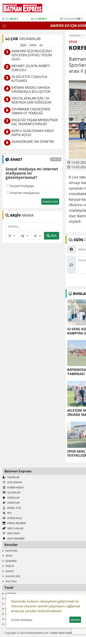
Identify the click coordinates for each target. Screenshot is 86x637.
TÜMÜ (54, 159)
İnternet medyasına (24, 193)
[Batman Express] (22, 8)
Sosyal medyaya (21, 186)
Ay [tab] (41, 45)
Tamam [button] (75, 620)
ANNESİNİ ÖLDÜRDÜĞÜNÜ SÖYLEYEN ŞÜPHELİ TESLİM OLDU (31, 55)
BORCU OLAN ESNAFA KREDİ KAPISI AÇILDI (32, 133)
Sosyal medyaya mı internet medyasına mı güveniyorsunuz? (32, 173)
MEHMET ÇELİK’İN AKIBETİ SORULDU (30, 68)
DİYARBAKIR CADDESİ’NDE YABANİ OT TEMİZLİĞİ (30, 111)
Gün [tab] (23, 45)
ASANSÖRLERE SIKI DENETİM (32, 142)
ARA (53, 235)
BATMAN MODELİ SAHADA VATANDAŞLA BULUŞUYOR (30, 90)
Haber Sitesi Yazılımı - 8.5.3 (65, 633)
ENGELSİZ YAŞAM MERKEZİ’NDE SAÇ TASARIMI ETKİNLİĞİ (34, 122)
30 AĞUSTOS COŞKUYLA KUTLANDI (29, 79)
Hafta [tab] (32, 45)
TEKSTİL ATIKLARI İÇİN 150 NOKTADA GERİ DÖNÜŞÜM (31, 100)
